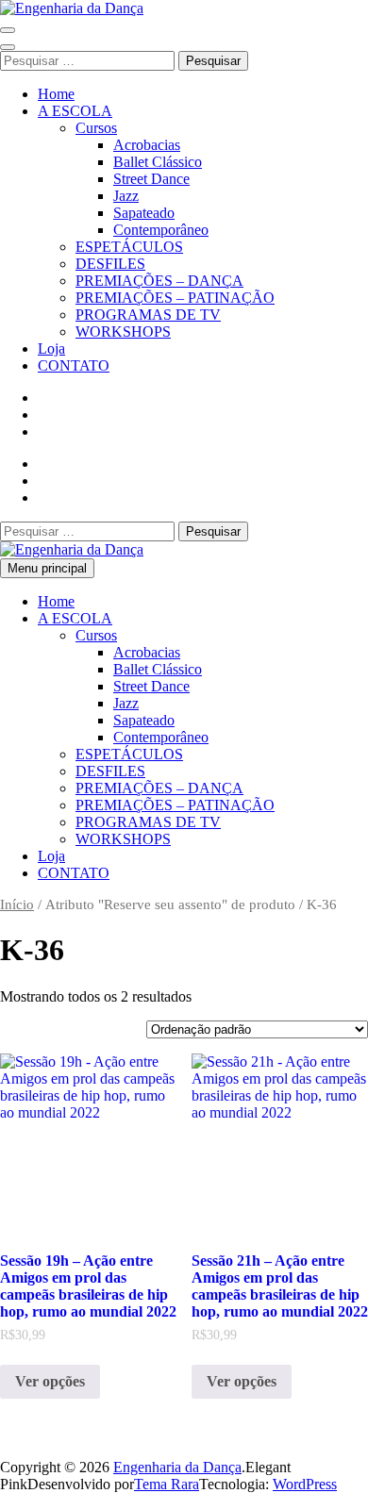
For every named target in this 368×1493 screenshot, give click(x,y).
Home (56, 94)
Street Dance (151, 179)
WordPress (305, 1484)
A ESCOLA (75, 111)
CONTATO (73, 365)
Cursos (96, 128)
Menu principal (47, 568)
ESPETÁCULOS (129, 247)
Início (17, 904)
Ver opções (50, 1381)
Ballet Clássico (157, 162)
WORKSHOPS (123, 331)
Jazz (126, 196)
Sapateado (144, 213)
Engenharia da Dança (177, 1467)
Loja (51, 348)
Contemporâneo (161, 230)
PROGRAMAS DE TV (148, 315)
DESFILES (110, 264)
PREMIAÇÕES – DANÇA (159, 281)
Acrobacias (146, 145)
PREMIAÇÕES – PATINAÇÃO (175, 298)
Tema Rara (166, 1484)
